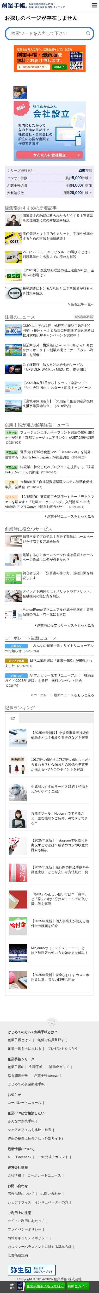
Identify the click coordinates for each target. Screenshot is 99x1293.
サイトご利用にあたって (26, 1221)
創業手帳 (36, 1067)
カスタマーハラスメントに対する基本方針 (40, 1247)
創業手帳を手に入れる (24, 1048)
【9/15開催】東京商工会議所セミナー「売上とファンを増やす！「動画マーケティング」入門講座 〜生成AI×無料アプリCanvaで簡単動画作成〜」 (49, 502)
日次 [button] (12, 718)
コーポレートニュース (24, 1102)
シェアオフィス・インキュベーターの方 (38, 1202)
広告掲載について (21, 1193)
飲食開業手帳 (18, 1075)
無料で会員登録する (52, 1040)
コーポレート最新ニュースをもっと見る (64, 695)
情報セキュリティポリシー (28, 1238)
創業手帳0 (15, 1067)
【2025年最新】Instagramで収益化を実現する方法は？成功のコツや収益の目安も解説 (59, 845)
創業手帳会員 (17, 185)
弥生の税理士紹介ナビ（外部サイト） (36, 1138)
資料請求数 (15, 193)
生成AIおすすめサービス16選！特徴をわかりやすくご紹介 (59, 789)
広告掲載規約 (18, 1255)
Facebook (23, 1157)
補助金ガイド (78, 1286)
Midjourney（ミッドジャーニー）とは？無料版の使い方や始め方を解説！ (59, 950)
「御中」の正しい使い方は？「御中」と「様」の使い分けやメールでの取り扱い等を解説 (59, 899)
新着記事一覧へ (82, 304)
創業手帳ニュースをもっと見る (70, 516)
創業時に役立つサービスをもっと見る (65, 625)
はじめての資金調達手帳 (26, 1084)
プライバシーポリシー (24, 1229)
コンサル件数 (17, 178)
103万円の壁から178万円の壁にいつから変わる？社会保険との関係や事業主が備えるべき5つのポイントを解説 (60, 764)
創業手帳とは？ (19, 1040)
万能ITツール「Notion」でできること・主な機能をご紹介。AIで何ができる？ (59, 818)
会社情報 (14, 1175)
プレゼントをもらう (63, 1048)
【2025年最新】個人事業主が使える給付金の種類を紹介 (60, 923)
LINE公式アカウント (52, 1157)
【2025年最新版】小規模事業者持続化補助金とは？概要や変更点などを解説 (60, 735)
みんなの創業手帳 (21, 1121)
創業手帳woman (46, 1075)
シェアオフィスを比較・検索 (29, 1130)
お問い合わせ (51, 1193)
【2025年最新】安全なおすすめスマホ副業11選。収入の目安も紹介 (60, 977)
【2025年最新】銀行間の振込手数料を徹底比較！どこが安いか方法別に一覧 (60, 869)
